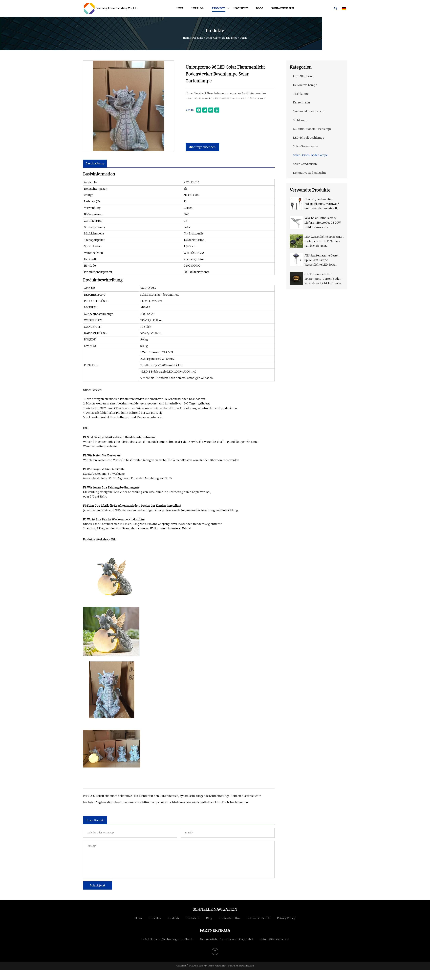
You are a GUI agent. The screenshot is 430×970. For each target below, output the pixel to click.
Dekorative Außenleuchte (310, 172)
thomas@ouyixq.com (243, 965)
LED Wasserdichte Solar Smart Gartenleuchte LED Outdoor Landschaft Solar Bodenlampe (324, 241)
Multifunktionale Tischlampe (312, 129)
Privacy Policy (286, 918)
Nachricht (241, 8)
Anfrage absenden (204, 147)
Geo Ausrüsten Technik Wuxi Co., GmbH (226, 939)
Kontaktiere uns (282, 8)
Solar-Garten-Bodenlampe (221, 37)
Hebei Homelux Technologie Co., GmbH (167, 939)
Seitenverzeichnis (258, 918)
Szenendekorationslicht (309, 111)
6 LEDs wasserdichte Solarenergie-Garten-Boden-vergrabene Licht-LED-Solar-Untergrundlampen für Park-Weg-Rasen (324, 279)
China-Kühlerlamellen (274, 939)
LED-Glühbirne (303, 76)
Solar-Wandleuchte (305, 164)
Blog (259, 8)
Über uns (197, 8)
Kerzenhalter (301, 102)
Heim (180, 8)
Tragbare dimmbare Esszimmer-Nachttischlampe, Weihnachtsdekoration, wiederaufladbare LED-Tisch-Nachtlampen (171, 802)
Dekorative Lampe (305, 85)
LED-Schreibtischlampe (308, 137)
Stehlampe (300, 120)
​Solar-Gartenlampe (305, 146)
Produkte (218, 8)
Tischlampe (301, 93)
